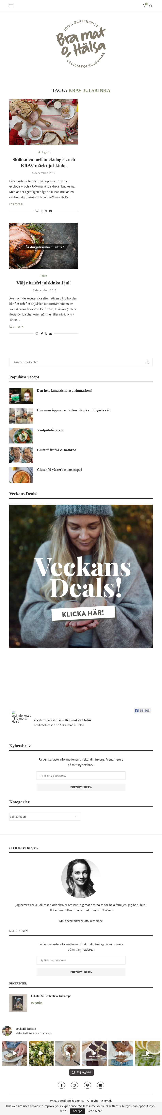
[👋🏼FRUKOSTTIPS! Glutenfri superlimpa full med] (14, 1053)
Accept (77, 1111)
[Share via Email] (50, 211)
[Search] (151, 6)
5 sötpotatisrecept (50, 430)
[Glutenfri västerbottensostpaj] (21, 475)
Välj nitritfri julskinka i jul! (43, 282)
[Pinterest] (87, 1085)
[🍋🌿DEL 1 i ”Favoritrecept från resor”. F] (41, 1053)
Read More (95, 1111)
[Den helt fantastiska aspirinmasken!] (21, 396)
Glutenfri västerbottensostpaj (59, 470)
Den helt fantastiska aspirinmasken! (64, 390)
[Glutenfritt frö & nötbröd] (21, 455)
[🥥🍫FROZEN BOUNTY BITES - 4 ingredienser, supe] (94, 1053)
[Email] (100, 1085)
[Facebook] (61, 1085)
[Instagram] (74, 1085)
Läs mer (14, 204)
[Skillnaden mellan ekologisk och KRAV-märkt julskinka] (43, 122)
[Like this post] (37, 211)
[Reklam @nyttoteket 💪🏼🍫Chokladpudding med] (121, 1053)
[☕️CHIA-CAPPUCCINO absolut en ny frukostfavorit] (67, 1053)
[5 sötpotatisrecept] (21, 435)
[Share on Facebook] (42, 211)
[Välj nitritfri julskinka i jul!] (43, 246)
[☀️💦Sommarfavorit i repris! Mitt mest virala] (147, 1053)
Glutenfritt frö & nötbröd (56, 450)
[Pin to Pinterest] (46, 211)
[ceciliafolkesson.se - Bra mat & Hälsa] (21, 716)
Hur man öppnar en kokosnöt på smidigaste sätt (74, 410)
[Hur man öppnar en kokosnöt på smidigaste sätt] (21, 416)
